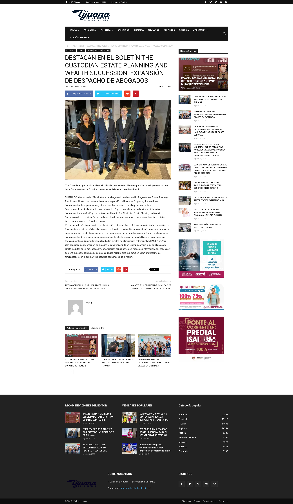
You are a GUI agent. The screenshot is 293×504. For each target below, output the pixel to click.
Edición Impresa (79, 37)
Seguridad (124, 30)
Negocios (81, 50)
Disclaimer (186, 501)
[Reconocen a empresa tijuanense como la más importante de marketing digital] (129, 448)
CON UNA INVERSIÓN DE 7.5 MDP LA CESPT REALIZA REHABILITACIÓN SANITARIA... (154, 417)
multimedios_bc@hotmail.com (136, 488)
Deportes (169, 30)
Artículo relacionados (77, 328)
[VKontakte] (220, 2)
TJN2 (71, 86)
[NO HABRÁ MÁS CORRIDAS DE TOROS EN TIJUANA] (185, 227)
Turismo (139, 30)
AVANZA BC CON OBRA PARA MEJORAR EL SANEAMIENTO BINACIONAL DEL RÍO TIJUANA (208, 212)
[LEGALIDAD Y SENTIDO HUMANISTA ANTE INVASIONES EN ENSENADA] (185, 200)
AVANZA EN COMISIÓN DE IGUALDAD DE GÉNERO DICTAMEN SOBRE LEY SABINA (150, 287)
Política (184, 30)
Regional (90, 50)
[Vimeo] (215, 2)
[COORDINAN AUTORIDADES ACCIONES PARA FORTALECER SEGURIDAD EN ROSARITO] (185, 185)
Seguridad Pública (187, 437)
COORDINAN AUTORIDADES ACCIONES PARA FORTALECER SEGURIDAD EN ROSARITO (208, 185)
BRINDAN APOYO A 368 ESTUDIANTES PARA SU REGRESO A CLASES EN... (95, 447)
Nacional (153, 30)
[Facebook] (205, 2)
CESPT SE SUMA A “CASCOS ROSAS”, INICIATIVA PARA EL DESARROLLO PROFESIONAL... (154, 432)
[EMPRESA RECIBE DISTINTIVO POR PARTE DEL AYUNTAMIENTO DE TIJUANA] (118, 345)
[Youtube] (225, 2)
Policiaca (183, 446)
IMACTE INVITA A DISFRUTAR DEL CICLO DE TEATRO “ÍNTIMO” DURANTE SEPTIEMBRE (80, 363)
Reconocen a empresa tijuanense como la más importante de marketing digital (155, 447)
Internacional (70, 50)
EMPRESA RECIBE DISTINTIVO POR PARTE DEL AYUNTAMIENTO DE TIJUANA (117, 363)
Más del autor (97, 328)
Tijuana (107, 50)
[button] (224, 34)
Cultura (69, 356)
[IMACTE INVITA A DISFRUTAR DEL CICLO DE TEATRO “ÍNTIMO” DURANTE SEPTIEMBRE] (81, 345)
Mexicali (182, 442)
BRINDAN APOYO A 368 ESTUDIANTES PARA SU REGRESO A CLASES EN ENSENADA (154, 363)
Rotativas (98, 50)
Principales (184, 419)
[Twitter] (210, 2)
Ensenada (183, 451)
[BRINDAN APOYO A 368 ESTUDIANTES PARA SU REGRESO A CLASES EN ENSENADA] (154, 345)
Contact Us (223, 501)
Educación (90, 30)
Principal (105, 356)
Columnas (199, 30)
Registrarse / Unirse (119, 2)
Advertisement (209, 501)
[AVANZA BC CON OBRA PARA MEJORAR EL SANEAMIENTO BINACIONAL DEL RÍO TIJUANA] (185, 212)
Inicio (73, 30)
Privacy (197, 501)
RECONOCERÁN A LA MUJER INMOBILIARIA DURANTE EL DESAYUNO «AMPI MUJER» (87, 287)
